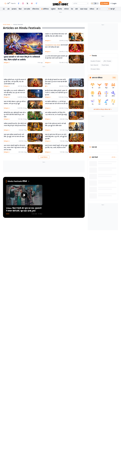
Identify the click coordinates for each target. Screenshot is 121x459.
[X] (27, 3)
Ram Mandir (94, 65)
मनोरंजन (66, 9)
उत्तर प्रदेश (27, 9)
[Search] (88, 3)
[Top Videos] (29, 181)
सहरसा (7, 214)
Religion (7, 62)
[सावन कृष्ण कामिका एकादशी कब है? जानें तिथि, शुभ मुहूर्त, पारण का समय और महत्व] (35, 137)
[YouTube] (31, 3)
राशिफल (92, 9)
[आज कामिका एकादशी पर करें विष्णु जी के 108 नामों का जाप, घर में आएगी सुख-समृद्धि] (76, 115)
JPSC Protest (107, 61)
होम (8, 9)
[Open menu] (3, 8)
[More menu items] (99, 8)
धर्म (97, 9)
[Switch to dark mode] (95, 3)
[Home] (60, 3)
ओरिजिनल (46, 9)
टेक (72, 9)
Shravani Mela (95, 69)
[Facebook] (18, 3)
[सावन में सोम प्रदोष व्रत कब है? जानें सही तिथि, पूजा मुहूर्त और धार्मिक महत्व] (76, 126)
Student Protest (95, 61)
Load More (43, 157)
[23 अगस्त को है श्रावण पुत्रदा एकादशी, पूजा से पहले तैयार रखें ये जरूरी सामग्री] (76, 59)
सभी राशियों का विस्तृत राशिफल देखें (102, 109)
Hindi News (6, 24)
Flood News (105, 65)
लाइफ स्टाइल (83, 9)
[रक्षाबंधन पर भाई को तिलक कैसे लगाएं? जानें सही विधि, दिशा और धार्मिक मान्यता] (76, 37)
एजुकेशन (53, 9)
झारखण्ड (14, 9)
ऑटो (76, 9)
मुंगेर (46, 86)
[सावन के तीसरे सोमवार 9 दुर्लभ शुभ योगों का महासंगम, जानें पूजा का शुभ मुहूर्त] (35, 104)
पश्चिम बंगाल (35, 9)
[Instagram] (23, 3)
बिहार (20, 9)
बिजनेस (60, 9)
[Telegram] (36, 3)
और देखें (113, 157)
